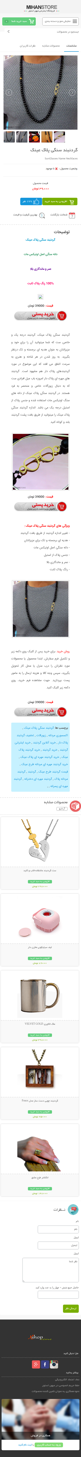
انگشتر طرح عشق (40, 1177)
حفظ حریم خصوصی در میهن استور (60, 1385)
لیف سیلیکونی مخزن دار (40, 947)
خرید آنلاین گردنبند (44, 742)
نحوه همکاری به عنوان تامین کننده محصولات (55, 1391)
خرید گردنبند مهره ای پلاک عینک (39, 757)
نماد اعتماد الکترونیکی (67, 1379)
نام (77, 1221)
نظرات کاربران (28, 45)
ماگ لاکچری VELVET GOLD (40, 1024)
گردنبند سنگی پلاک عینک (39, 728)
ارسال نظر (70, 1308)
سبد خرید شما (19, 21)
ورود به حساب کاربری (49, 1444)
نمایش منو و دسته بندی (58, 21)
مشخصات (71, 45)
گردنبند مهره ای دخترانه (38, 779)
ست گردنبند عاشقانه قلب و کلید (39, 870)
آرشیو (62, 809)
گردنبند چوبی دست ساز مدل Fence (40, 1101)
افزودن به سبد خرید (56, 201)
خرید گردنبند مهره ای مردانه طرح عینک (44, 764)
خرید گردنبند (50, 749)
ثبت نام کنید (25, 1444)
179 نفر (27, 201)
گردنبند (32, 771)
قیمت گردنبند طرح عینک (53, 771)
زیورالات (41, 735)
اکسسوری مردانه (58, 735)
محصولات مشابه (51, 45)
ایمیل (76, 1237)
